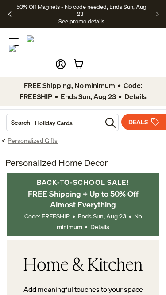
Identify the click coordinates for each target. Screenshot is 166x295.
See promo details (81, 21)
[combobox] (54, 122)
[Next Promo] (158, 14)
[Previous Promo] (10, 14)
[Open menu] (14, 42)
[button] (61, 64)
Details (99, 226)
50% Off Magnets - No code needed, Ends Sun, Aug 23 (81, 10)
